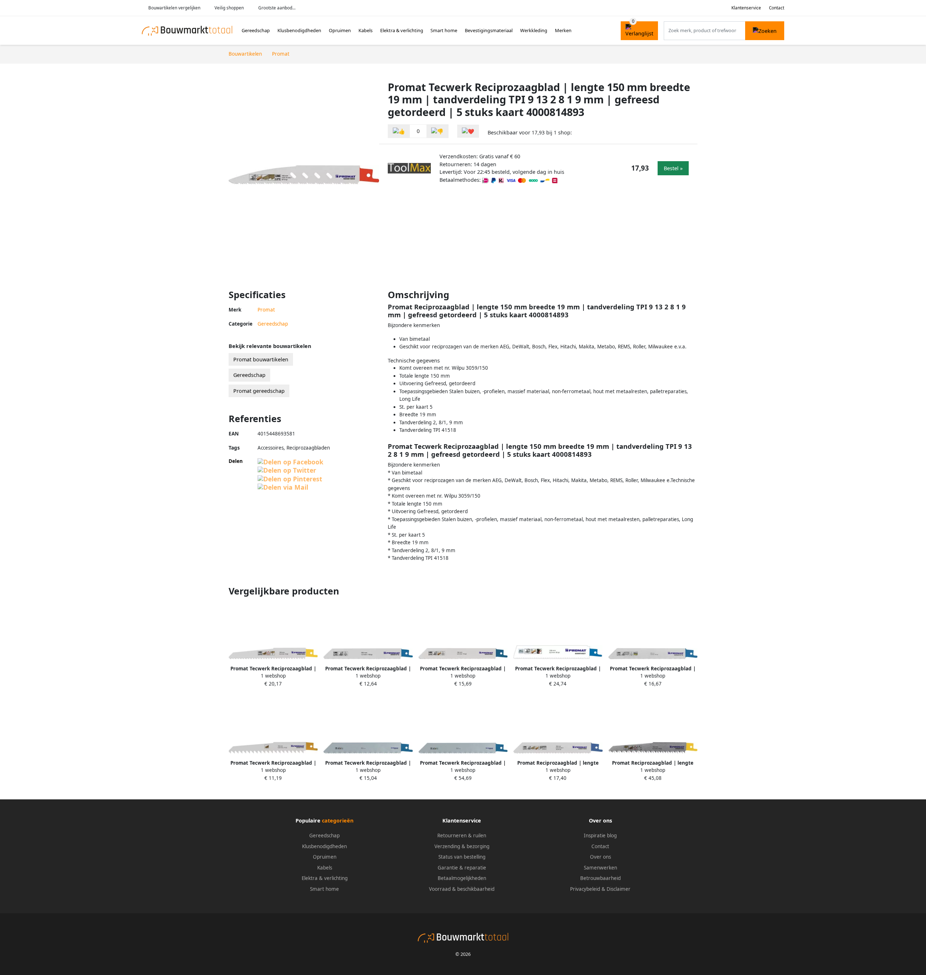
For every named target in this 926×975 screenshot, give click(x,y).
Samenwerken (600, 867)
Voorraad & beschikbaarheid (461, 889)
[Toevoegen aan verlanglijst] (468, 131)
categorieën (337, 820)
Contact (776, 7)
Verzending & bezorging (461, 846)
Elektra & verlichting (401, 30)
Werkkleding (533, 30)
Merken (563, 30)
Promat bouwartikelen (260, 359)
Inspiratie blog (600, 835)
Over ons (600, 857)
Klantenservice (746, 7)
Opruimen (340, 30)
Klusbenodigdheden (299, 30)
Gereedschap (256, 30)
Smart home (443, 30)
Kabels (365, 30)
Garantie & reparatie (462, 867)
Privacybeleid (585, 889)
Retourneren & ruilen (461, 835)
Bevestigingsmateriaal (489, 30)
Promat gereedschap (259, 390)
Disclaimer (618, 889)
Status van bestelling (461, 857)
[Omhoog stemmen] (399, 131)
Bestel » (673, 168)
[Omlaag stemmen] (437, 131)
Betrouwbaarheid (600, 878)
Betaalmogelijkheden (462, 878)
